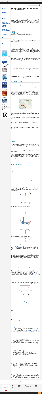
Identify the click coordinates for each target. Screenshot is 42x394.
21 (11, 355)
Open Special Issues (4, 34)
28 (35, 258)
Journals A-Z (13, 386)
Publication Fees (4, 13)
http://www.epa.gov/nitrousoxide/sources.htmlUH (18, 327)
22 (11, 77)
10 (18, 59)
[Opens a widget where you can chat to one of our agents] (39, 393)
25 (11, 361)
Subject (12, 387)
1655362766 (4, 112)
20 (11, 353)
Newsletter (3, 39)
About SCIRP (20, 385)
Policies (36, 385)
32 (11, 374)
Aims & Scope (4, 8)
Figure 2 (18, 247)
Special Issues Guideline (5, 37)
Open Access (36, 386)
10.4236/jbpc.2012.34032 (29, 34)
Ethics (19, 386)
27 (11, 365)
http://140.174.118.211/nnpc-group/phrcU (32, 330)
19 (11, 351)
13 (11, 340)
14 (11, 342)
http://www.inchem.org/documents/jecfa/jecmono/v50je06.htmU (24, 373)
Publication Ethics (36, 387)
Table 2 (15, 247)
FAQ (2, 43)
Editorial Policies (20, 387)
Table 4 (33, 274)
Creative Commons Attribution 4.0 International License (26, 382)
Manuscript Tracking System (28, 386)
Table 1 (36, 145)
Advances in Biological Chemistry (5, 64)
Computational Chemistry (5, 88)
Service (26, 385)
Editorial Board (4, 12)
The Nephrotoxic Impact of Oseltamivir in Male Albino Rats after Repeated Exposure (5, 22)
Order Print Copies (27, 387)
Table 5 (35, 271)
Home (12, 385)
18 (30, 68)
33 (11, 377)
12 (11, 338)
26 (20, 186)
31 (11, 372)
